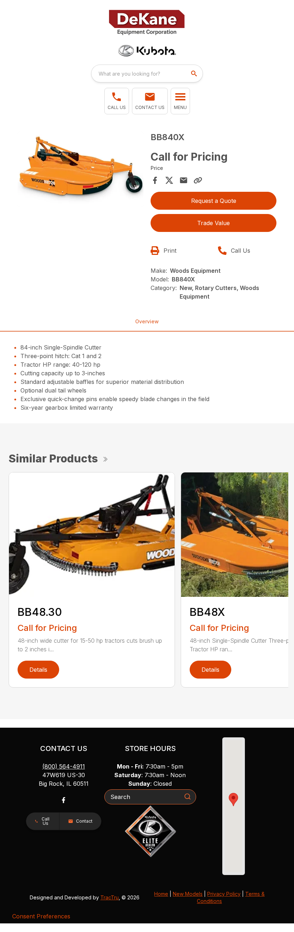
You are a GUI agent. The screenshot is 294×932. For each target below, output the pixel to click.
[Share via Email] (183, 180)
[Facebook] (63, 800)
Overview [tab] (147, 321)
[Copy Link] (198, 180)
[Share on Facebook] (155, 180)
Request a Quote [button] (213, 200)
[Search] (187, 796)
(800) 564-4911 (63, 766)
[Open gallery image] (80, 169)
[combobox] (147, 73)
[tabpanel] (80, 170)
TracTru (109, 897)
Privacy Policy (224, 894)
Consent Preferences (41, 916)
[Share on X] (169, 180)
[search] (195, 73)
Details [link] (38, 669)
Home (161, 894)
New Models (188, 894)
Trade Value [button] (213, 223)
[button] (116, 101)
